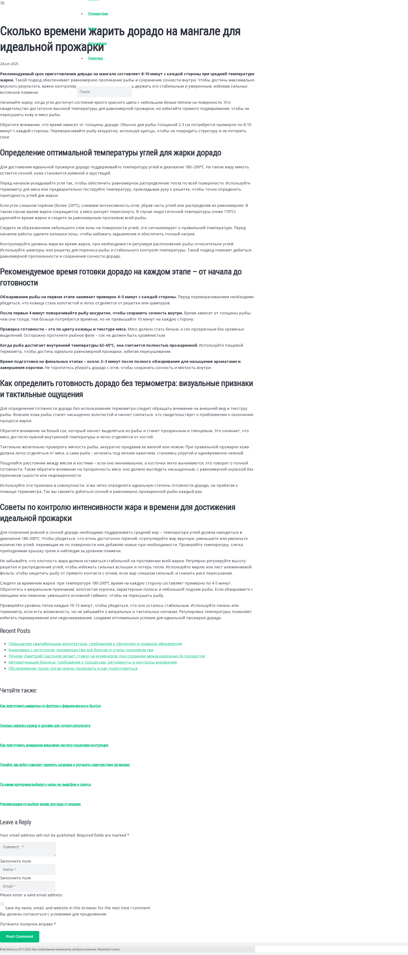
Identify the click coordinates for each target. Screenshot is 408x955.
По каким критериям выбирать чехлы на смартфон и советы (45, 784)
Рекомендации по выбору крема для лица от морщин (40, 804)
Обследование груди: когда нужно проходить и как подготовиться (72, 668)
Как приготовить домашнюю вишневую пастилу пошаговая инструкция (54, 745)
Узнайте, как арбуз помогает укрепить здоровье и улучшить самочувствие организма (65, 764)
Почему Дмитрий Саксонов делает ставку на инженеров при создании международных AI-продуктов (106, 655)
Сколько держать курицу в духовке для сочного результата (45, 725)
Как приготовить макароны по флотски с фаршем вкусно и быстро (50, 706)
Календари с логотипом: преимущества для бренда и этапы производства (80, 649)
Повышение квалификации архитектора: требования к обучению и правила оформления (95, 643)
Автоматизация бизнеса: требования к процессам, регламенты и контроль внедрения (92, 662)
